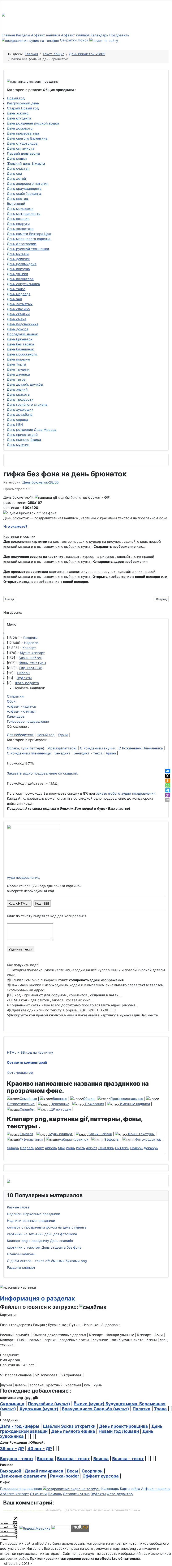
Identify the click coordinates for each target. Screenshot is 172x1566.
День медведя (18, 294)
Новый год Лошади (119, 1431)
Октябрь (122, 1148)
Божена (45, 1458)
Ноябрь (136, 1148)
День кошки (17, 158)
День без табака (20, 344)
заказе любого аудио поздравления (125, 793)
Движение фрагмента (23, 1476)
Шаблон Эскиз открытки (69, 1426)
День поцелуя (18, 359)
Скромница (12, 1403)
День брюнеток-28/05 (40, 482)
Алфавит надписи (45, 35)
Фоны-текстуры (32, 663)
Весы (72, 1471)
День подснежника (22, 324)
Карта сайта (130, 1488)
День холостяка (20, 229)
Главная (8, 35)
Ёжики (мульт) (89, 1403)
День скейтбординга (24, 193)
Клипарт (29, 648)
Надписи (31, 643)
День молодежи (20, 208)
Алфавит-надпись (21, 706)
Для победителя (20, 735)
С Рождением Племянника (141, 748)
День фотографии (21, 244)
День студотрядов (22, 143)
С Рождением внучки (97, 748)
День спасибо (18, 309)
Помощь (55, 1494)
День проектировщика (123, 1426)
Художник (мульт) (39, 1408)
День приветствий (22, 434)
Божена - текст (73, 1458)
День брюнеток (20, 339)
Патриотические (21, 1104)
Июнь (70, 1148)
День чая (14, 299)
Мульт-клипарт (32, 653)
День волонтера (20, 279)
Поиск (83, 40)
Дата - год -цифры (19, 1426)
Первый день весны (23, 153)
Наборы (23, 673)
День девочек (18, 259)
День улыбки (17, 274)
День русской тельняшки (28, 249)
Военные (60, 1099)
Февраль (27, 1148)
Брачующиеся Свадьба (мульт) (95, 1408)
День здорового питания (27, 183)
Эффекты (24, 678)
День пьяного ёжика (24, 439)
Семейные (28, 1099)
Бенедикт (62, 753)
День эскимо (18, 113)
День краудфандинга (24, 188)
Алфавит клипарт (75, 35)
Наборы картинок (73, 1139)
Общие (88, 1099)
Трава (160, 1408)
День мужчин (18, 444)
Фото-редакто (27, 683)
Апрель (51, 1148)
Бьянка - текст (128, 1458)
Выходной (10, 1471)
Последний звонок (22, 334)
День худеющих (20, 409)
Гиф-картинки (30, 668)
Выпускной (16, 203)
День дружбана (20, 414)
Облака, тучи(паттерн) (25, 748)
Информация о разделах (37, 1298)
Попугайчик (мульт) (49, 1403)
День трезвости (20, 399)
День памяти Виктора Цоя (29, 234)
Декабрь (151, 1148)
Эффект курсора (101, 1476)
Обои (11, 701)
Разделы (23, 35)
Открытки (68, 40)
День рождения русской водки (33, 123)
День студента (19, 118)
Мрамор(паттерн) (62, 748)
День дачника (18, 374)
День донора (17, 329)
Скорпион (92, 1471)
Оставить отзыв (76, 1494)
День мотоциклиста (23, 214)
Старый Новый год (23, 108)
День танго (16, 289)
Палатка (141, 1408)
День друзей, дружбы (25, 384)
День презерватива (23, 133)
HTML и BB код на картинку (30, 1052)
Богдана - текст (16, 1458)
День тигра (16, 379)
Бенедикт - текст (88, 753)
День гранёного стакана (27, 404)
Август (91, 1148)
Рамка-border (64, 1476)
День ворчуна (18, 269)
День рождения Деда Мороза (31, 429)
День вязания (18, 219)
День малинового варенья (29, 239)
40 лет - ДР (39, 1448)
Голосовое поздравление (28, 721)
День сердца (17, 419)
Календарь (99, 35)
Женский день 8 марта (26, 163)
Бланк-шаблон (30, 658)
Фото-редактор (20, 1072)
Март (39, 1148)
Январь (13, 1148)
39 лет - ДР (12, 1448)
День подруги (18, 224)
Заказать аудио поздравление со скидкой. (42, 773)
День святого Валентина (27, 138)
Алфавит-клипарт (21, 711)
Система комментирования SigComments (23, 1511)
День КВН (15, 424)
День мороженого (22, 354)
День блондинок (20, 349)
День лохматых (20, 304)
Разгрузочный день (23, 103)
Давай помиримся (44, 1471)
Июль (80, 1148)
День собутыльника (23, 284)
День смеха (16, 319)
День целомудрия (21, 264)
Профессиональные (126, 1099)
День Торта (16, 364)
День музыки (18, 254)
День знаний (17, 389)
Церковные (60, 1104)
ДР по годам (60, 1109)
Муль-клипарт (61, 1134)
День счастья (18, 168)
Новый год (16, 98)
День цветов (17, 198)
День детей (16, 178)
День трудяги (18, 369)
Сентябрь (106, 1148)
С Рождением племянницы (29, 753)
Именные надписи (135, 1104)
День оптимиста (20, 148)
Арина (111, 753)
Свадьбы (27, 1109)
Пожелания (94, 1104)
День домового (20, 128)
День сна (14, 173)
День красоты (18, 394)
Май (61, 1148)
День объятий (18, 314)
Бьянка (101, 1458)
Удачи (63, 735)
